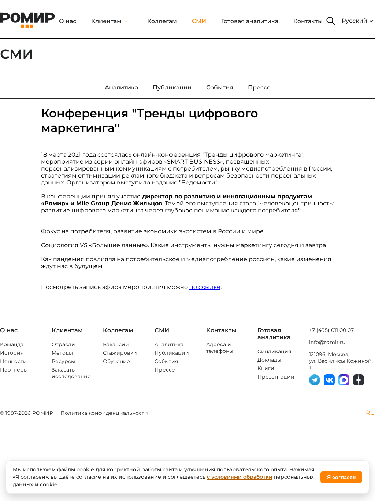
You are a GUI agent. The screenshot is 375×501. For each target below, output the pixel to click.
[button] (331, 21)
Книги (265, 368)
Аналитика (169, 344)
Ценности (13, 361)
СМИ (199, 21)
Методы (62, 353)
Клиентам (106, 21)
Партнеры (14, 369)
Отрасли (63, 344)
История (11, 353)
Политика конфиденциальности (104, 413)
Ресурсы (63, 361)
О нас (67, 21)
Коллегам (162, 21)
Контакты (308, 21)
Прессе (165, 369)
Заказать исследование (71, 373)
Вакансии (116, 344)
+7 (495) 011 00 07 (331, 330)
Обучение (116, 361)
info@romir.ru (327, 342)
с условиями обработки (239, 476)
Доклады (269, 359)
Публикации (172, 353)
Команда (11, 344)
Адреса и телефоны (219, 347)
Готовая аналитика (249, 21)
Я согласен (341, 477)
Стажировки (120, 353)
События (166, 361)
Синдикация (274, 351)
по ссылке (204, 287)
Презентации (275, 376)
